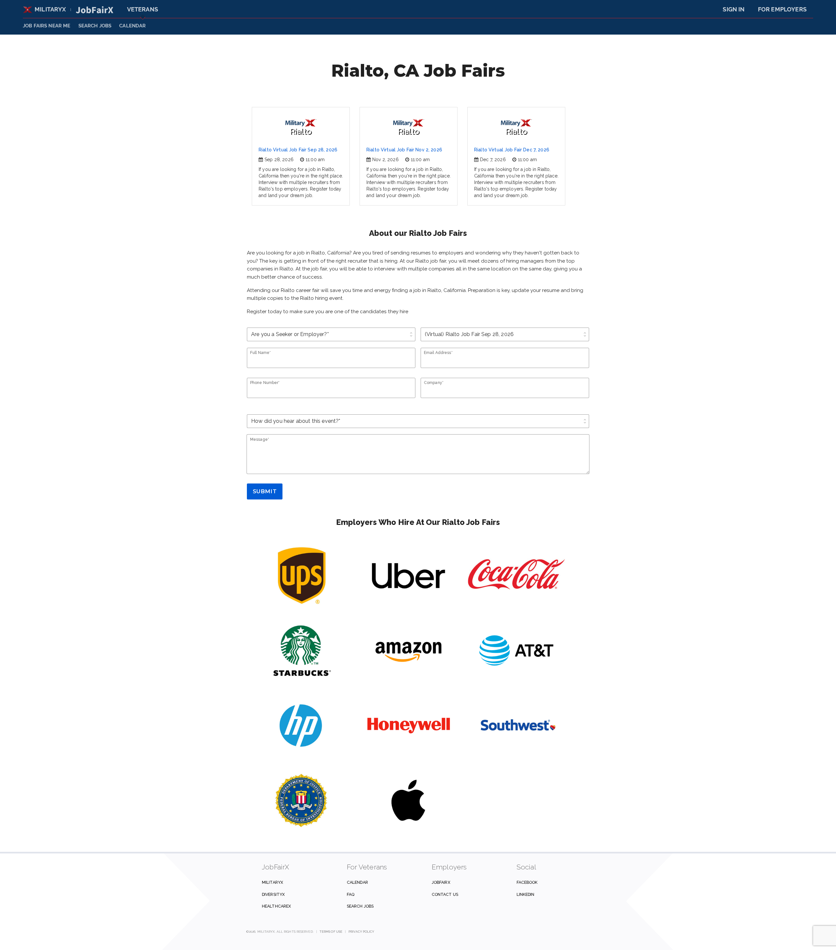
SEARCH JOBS (95, 26)
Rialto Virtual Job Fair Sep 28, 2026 (298, 149)
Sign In (734, 9)
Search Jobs (360, 906)
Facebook (527, 882)
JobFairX (441, 882)
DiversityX (273, 894)
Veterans (142, 9)
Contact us (445, 894)
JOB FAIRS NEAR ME (47, 26)
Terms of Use (331, 931)
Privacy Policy (361, 931)
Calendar (132, 26)
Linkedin (526, 894)
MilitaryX (50, 9)
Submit (265, 491)
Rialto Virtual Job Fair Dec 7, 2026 (511, 149)
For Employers (782, 9)
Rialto (301, 131)
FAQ (350, 894)
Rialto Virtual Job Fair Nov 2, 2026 (404, 149)
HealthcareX (276, 906)
